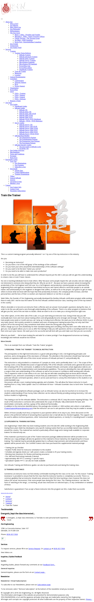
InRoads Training (25, 55)
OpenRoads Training (26, 69)
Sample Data (19, 170)
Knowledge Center (12, 159)
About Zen (9, 22)
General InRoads (15, 178)
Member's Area (15, 183)
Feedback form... (49, 565)
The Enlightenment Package (28, 139)
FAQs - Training (20, 93)
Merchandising (15, 152)
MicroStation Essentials (27, 62)
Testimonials (14, 46)
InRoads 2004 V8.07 (26, 117)
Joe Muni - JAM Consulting (24, 40)
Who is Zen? (14, 24)
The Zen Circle (15, 33)
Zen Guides (14, 104)
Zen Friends (14, 44)
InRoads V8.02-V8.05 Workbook (30, 119)
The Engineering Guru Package (29, 141)
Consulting (13, 79)
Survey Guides (19, 123)
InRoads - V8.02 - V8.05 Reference (30, 121)
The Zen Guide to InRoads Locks (30, 147)
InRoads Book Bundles (22, 136)
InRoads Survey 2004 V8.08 (28, 128)
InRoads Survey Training (27, 60)
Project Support (20, 86)
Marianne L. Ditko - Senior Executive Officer (30, 36)
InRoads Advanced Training (28, 57)
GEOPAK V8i (24, 148)
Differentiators (15, 31)
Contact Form (14, 189)
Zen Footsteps (19, 165)
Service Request (34, 548)
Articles (12, 180)
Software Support (20, 82)
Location (17, 75)
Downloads (13, 169)
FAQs (12, 92)
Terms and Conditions (17, 154)
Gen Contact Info (15, 187)
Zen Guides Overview (17, 150)
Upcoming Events (16, 181)
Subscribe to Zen (20, 167)
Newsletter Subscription (18, 191)
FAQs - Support (20, 95)
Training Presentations (22, 174)
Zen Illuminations (20, 163)
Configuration (19, 80)
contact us (47, 548)
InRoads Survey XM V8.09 (28, 126)
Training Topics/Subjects (23, 53)
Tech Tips (13, 161)
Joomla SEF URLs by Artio (6, 493)
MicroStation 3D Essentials (28, 64)
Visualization (14, 88)
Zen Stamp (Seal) (16, 47)
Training (13, 51)
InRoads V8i (23, 110)
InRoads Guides (20, 108)
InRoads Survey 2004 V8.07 (28, 130)
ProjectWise (14, 90)
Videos (12, 176)
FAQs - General (20, 97)
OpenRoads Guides (21, 106)
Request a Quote (15, 101)
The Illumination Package (27, 137)
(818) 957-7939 (12, 534)
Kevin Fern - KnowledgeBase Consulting (28, 42)
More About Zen (15, 27)
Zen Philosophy (15, 29)
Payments (13, 156)
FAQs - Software (20, 99)
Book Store (13, 158)
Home (8, 496)
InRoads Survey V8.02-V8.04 (29, 134)
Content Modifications (22, 172)
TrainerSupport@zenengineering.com (18, 408)
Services (8, 49)
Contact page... (39, 572)
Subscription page (44, 585)
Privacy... (89, 599)
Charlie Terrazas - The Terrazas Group (27, 38)
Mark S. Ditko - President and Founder (27, 35)
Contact (8, 185)
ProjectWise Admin (25, 68)
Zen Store (9, 103)
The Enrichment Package (27, 143)
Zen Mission (14, 25)
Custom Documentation (17, 77)
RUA (16, 84)
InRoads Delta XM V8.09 (27, 114)
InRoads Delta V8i (25, 112)
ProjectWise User (24, 66)
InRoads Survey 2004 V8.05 (28, 132)
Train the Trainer (20, 71)
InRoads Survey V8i (25, 125)
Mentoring (18, 73)
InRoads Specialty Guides (23, 145)
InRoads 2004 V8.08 (26, 115)
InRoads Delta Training (27, 58)
